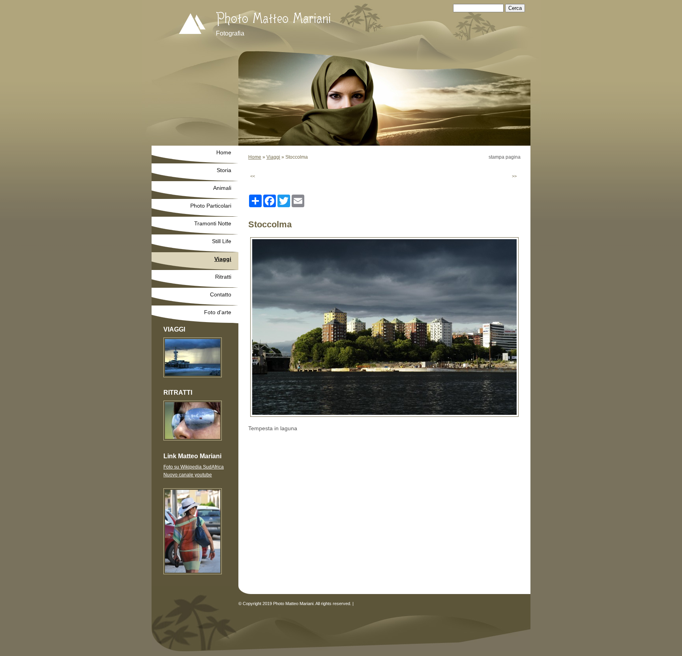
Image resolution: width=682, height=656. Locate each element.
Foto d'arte (217, 312)
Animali (222, 188)
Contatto (220, 294)
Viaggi (273, 157)
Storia (224, 170)
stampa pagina (505, 157)
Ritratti (223, 277)
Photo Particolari (210, 205)
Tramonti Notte (212, 223)
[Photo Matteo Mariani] (183, 24)
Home (254, 157)
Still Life (221, 241)
